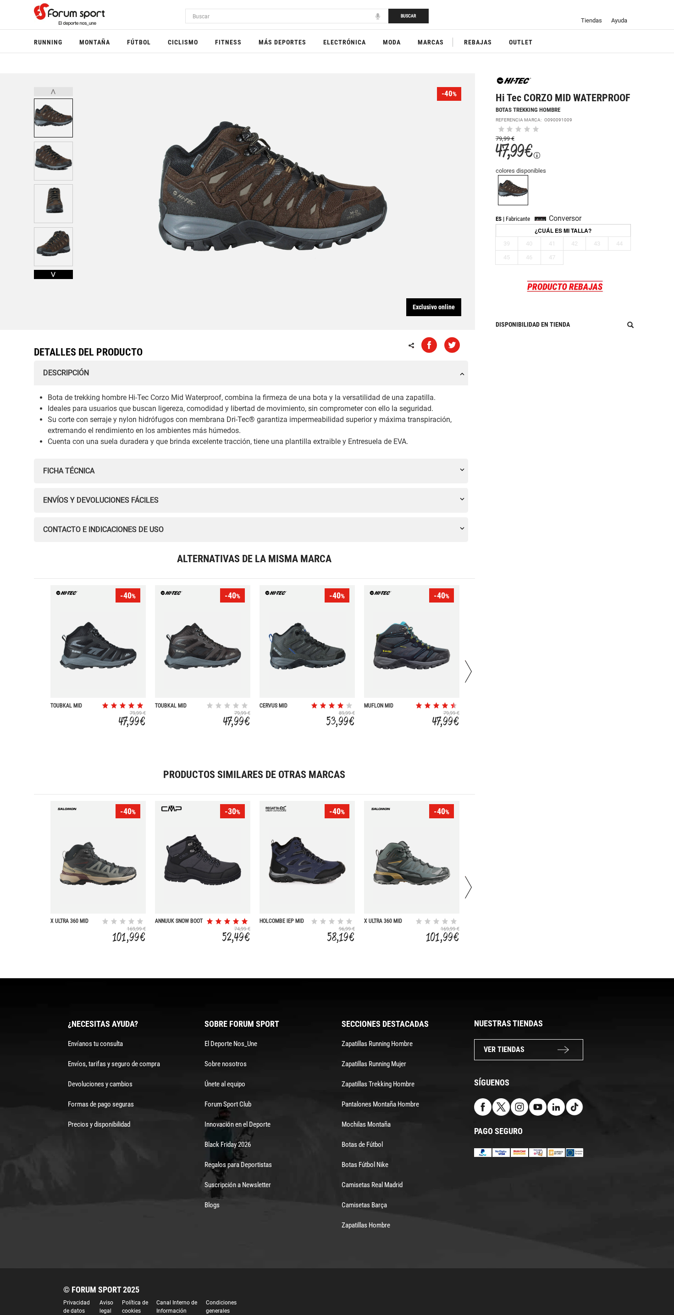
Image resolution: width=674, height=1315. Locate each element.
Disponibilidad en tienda (533, 324)
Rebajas (478, 42)
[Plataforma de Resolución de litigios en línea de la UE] (574, 1152)
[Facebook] (483, 1106)
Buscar (408, 15)
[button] (653, 1282)
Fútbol (139, 42)
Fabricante (518, 218)
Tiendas (591, 20)
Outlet (521, 42)
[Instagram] (519, 1106)
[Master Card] (519, 1152)
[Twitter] (501, 1106)
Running (48, 42)
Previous (53, 91)
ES (499, 218)
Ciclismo (183, 42)
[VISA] (501, 1152)
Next (53, 274)
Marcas (431, 42)
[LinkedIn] (556, 1106)
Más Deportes (282, 42)
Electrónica (344, 42)
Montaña (94, 42)
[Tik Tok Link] (574, 1106)
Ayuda (619, 20)
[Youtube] (538, 1106)
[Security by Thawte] (538, 1152)
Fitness (228, 42)
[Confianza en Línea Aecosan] (556, 1152)
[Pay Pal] (483, 1152)
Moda (392, 42)
